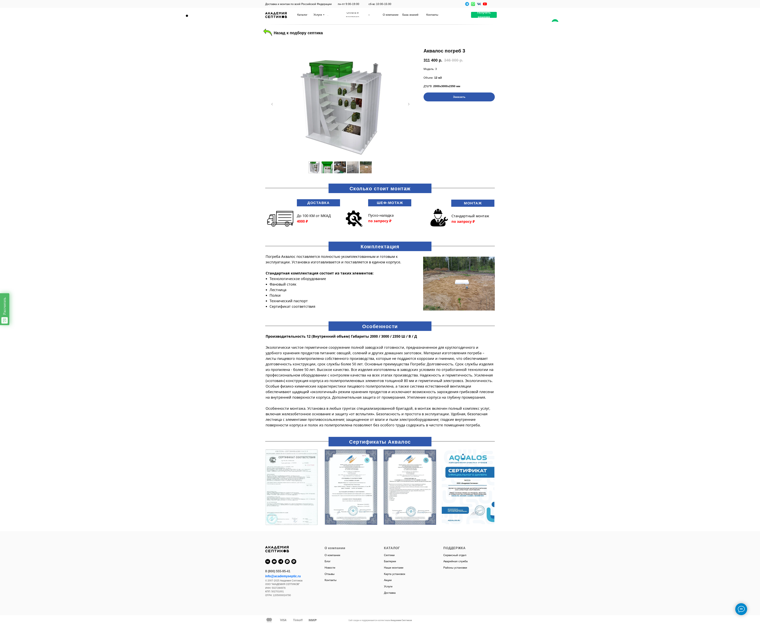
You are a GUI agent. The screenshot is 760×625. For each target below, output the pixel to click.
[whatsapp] (287, 561)
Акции (388, 580)
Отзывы (329, 573)
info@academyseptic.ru (283, 576)
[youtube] (274, 561)
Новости (330, 567)
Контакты (330, 580)
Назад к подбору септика (298, 33)
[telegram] (280, 561)
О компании (332, 555)
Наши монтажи (393, 567)
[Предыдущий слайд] (272, 104)
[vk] (267, 561)
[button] (484, 15)
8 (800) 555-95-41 (277, 571)
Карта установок (394, 573)
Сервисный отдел (454, 555)
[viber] (293, 561)
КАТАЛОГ (392, 548)
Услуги (388, 586)
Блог (328, 561)
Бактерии (390, 561)
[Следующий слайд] (409, 104)
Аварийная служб (454, 561)
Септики (389, 555)
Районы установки (455, 567)
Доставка (390, 592)
